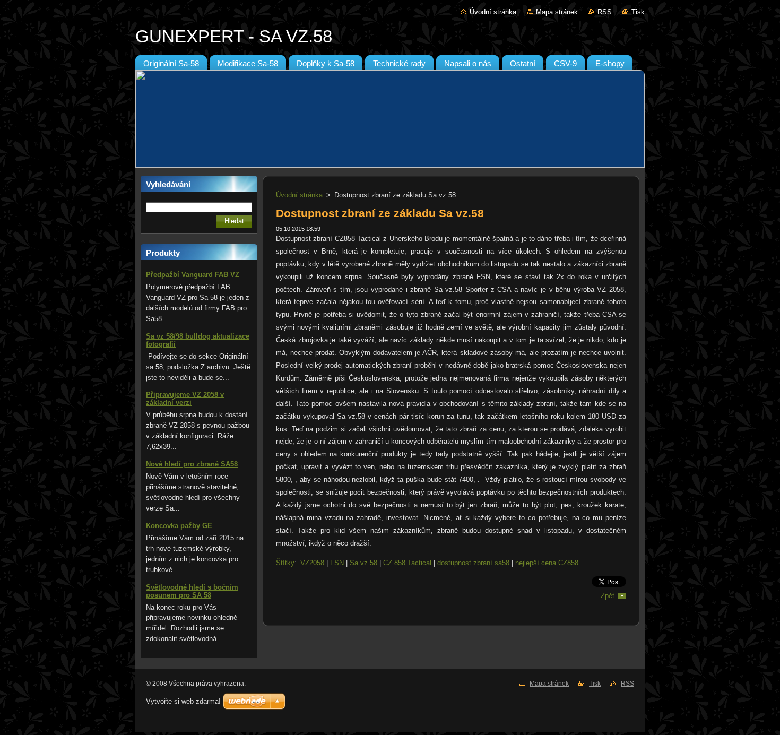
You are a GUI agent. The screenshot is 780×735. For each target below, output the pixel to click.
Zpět (607, 596)
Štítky (285, 563)
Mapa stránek (557, 12)
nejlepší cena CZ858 (546, 563)
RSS (604, 12)
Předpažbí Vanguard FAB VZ (192, 275)
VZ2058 (312, 563)
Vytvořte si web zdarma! (183, 701)
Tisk (638, 12)
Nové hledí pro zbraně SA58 (192, 464)
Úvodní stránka (493, 12)
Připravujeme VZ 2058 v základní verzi (185, 399)
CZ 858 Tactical (407, 563)
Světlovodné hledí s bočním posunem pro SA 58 (192, 591)
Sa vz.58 (363, 563)
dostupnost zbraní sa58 (473, 563)
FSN (337, 563)
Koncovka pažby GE (179, 526)
